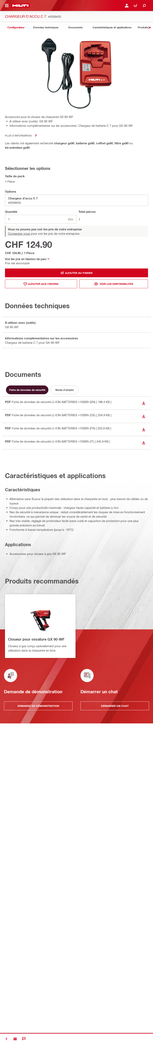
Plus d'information (18, 135)
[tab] (16, 27)
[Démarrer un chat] (24, 1038)
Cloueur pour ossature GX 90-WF (36, 639)
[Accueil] (20, 5)
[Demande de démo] (15, 1038)
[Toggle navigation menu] (6, 5)
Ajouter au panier (78, 272)
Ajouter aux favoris (43, 283)
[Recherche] (144, 5)
